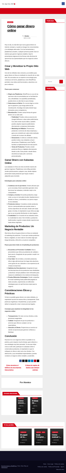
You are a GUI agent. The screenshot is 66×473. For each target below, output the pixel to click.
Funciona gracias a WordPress (9, 466)
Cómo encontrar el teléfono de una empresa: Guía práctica (13, 367)
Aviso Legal (50, 464)
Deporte (39, 432)
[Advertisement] (55, 49)
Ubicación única (60, 469)
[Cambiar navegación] (33, 11)
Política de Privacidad (53, 466)
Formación (23, 432)
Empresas (10, 22)
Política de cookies (59, 464)
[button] (63, 11)
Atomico (27, 36)
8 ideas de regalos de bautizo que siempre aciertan (32, 367)
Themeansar (4, 467)
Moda (43, 432)
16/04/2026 (24, 440)
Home (44, 464)
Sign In (62, 466)
